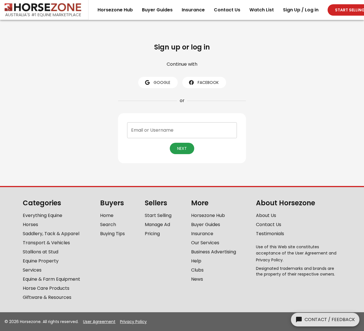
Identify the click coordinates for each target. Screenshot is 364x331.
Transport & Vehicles (46, 242)
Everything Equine (42, 215)
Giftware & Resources (47, 297)
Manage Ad (157, 224)
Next (182, 148)
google (162, 82)
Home (106, 215)
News (197, 279)
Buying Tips (112, 233)
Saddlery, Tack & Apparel (51, 233)
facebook (208, 82)
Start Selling (158, 215)
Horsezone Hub (115, 10)
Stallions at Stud (40, 252)
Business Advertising (213, 252)
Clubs (197, 270)
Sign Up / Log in (300, 10)
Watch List (261, 10)
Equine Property (41, 261)
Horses (30, 224)
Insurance (193, 10)
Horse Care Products (46, 288)
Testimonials (270, 233)
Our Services (205, 242)
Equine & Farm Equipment (51, 279)
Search (108, 224)
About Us (266, 215)
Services (32, 270)
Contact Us (227, 10)
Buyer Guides (157, 10)
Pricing (152, 233)
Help (196, 261)
